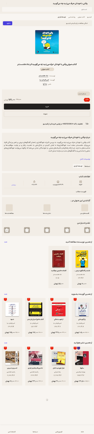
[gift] (47, 58)
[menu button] (3, 3)
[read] (9, 207)
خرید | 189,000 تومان (47, 430)
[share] (41, 58)
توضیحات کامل (85, 159)
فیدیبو (89, 17)
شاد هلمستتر (43, 75)
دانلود (9, 23)
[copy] (6, 124)
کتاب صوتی (81, 17)
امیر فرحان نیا (44, 80)
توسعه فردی (62, 17)
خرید (47, 106)
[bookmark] (52, 58)
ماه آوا (45, 84)
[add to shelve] (84, 207)
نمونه (45, 114)
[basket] (9, 3)
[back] (91, 3)
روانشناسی (71, 17)
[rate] (87, 230)
